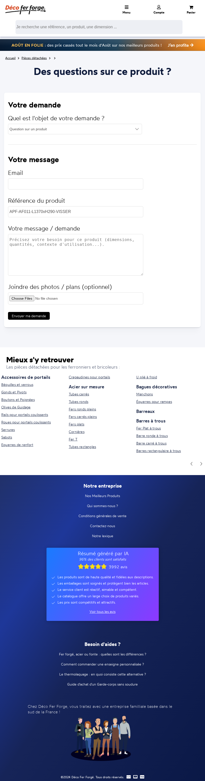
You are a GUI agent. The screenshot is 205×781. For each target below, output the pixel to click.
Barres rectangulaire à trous (158, 451)
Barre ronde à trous (152, 435)
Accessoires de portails (25, 377)
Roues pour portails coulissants (26, 422)
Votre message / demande (44, 228)
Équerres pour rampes (154, 401)
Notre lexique (102, 536)
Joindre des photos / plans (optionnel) (60, 286)
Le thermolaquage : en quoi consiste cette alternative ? (102, 674)
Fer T (73, 439)
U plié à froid (146, 377)
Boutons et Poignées (18, 399)
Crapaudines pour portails (89, 377)
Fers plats (76, 424)
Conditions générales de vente (102, 516)
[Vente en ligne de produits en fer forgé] (25, 6)
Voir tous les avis (103, 611)
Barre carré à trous (151, 443)
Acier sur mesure (86, 386)
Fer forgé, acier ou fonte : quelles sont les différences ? (102, 654)
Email (15, 172)
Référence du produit (36, 200)
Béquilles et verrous (17, 384)
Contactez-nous (102, 526)
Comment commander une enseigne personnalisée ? (102, 664)
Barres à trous (151, 420)
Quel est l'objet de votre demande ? (56, 118)
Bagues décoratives (156, 386)
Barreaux (145, 411)
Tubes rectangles (82, 446)
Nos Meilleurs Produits (102, 496)
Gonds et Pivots (13, 392)
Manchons (144, 394)
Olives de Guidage (15, 407)
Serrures (8, 429)
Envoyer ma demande (29, 316)
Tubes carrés (79, 394)
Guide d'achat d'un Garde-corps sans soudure (102, 684)
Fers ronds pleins (82, 409)
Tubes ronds (78, 401)
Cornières (76, 431)
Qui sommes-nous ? (102, 506)
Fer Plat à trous (148, 428)
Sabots (6, 437)
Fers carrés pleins (83, 416)
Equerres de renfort (17, 444)
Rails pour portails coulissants (24, 414)
